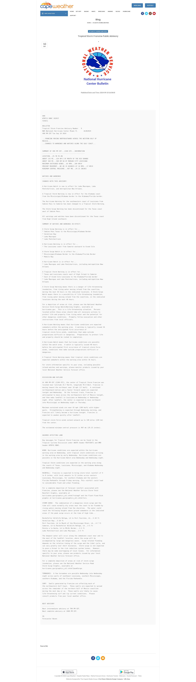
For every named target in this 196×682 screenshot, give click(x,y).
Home (89, 22)
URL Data (127, 679)
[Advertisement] (98, 101)
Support (150, 5)
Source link (44, 646)
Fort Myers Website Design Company (111, 679)
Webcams (137, 5)
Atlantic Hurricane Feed (101, 22)
